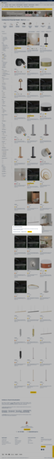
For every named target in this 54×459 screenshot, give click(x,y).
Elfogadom (29, 231)
